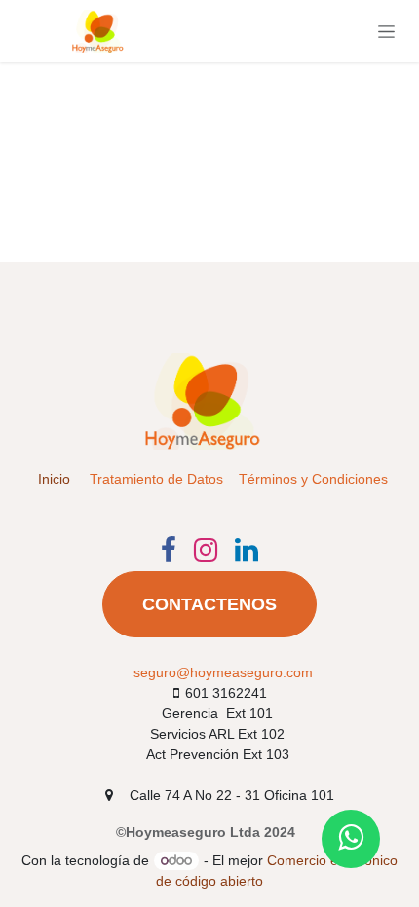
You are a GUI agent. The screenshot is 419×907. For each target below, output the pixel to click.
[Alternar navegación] (386, 31)
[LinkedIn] (246, 549)
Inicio (54, 479)
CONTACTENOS (209, 604)
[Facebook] (168, 549)
